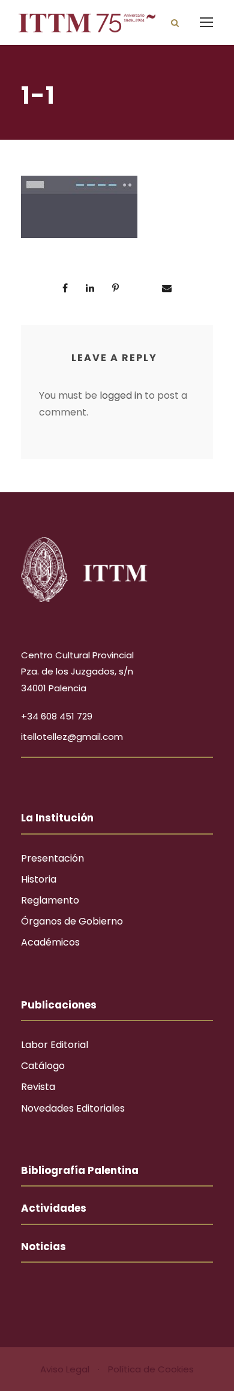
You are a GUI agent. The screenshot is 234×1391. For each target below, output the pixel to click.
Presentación (52, 858)
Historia (38, 879)
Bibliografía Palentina (80, 1170)
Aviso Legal (66, 1369)
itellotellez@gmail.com (72, 736)
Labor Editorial (54, 1045)
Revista (38, 1087)
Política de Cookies (151, 1369)
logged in (121, 395)
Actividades (53, 1208)
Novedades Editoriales (73, 1108)
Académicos (50, 942)
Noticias (43, 1246)
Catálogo (43, 1066)
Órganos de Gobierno (72, 921)
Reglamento (50, 900)
